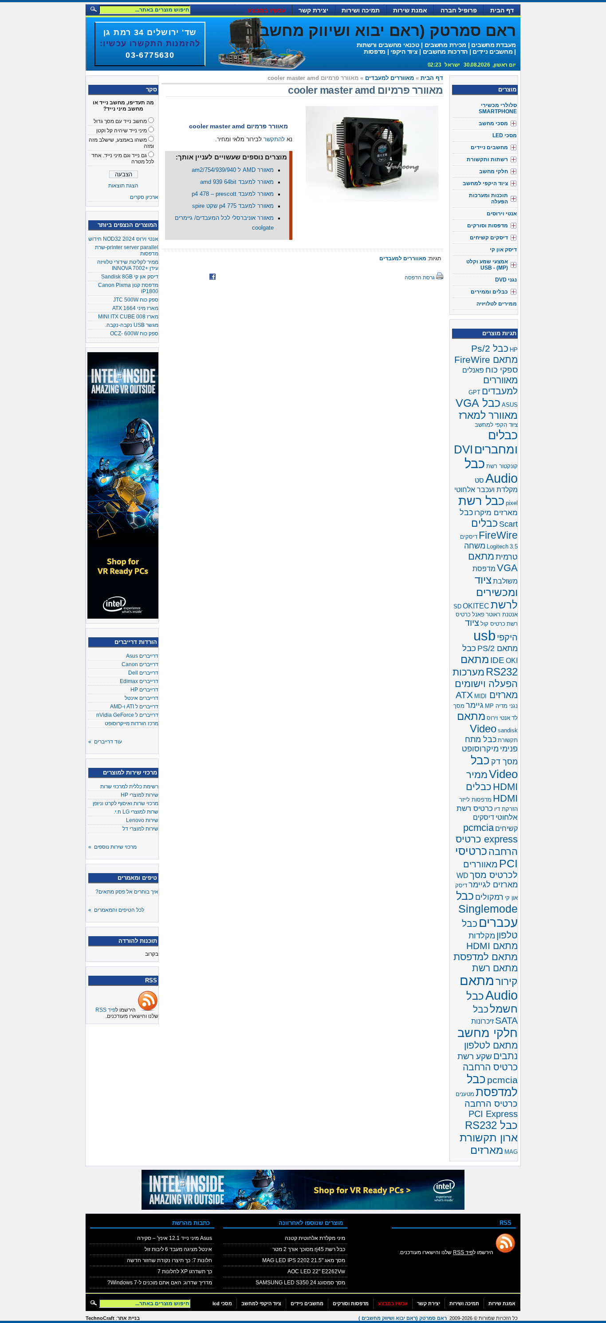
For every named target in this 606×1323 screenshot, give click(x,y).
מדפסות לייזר (475, 799)
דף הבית (502, 10)
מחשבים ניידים (489, 147)
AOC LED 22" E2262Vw (316, 1271)
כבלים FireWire (494, 529)
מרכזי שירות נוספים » (112, 847)
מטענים (465, 1094)
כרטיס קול (492, 623)
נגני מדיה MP (501, 706)
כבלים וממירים (489, 292)
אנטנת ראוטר (502, 614)
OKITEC (476, 606)
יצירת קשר (313, 10)
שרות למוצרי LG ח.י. (136, 812)
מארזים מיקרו (496, 513)
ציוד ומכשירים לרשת (496, 592)
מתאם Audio (489, 987)
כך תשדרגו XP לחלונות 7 (184, 1271)
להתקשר (274, 139)
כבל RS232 (491, 1125)
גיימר (475, 705)
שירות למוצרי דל (140, 829)
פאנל (478, 614)
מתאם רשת (495, 968)
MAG (511, 1151)
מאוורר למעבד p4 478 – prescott (233, 194)
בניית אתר (128, 1318)
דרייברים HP (144, 690)
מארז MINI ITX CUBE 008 (128, 317)
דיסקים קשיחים (489, 237)
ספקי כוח (501, 369)
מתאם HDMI (492, 946)
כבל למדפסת (492, 1085)
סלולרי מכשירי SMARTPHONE (498, 108)
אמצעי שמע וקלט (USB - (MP (487, 264)
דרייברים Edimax (139, 681)
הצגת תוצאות (123, 186)
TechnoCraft (100, 1318)
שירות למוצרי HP (139, 795)
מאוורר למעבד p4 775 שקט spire (233, 206)
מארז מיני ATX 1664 (135, 308)
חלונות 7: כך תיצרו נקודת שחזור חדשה (169, 1260)
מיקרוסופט (480, 748)
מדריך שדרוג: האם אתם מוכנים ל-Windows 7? (159, 1282)
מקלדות (481, 935)
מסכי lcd (222, 1303)
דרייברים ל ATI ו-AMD (134, 706)
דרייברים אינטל (141, 698)
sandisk (508, 730)
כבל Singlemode (487, 902)
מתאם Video (476, 722)
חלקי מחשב (493, 171)
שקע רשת (474, 1056)
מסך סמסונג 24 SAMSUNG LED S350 (300, 1282)
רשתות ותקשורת (487, 159)
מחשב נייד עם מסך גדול (120, 121)
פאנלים (473, 370)
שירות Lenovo (142, 820)
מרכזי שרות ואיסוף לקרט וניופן (125, 803)
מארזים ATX (487, 695)
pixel (512, 503)
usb (484, 635)
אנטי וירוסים (502, 214)
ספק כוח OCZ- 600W (134, 333)
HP (514, 349)
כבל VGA (478, 403)
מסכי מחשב (493, 123)
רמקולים (489, 897)
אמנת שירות (410, 10)
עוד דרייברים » (105, 742)
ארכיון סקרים (144, 197)
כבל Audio (491, 471)
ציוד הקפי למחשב (496, 424)
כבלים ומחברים (496, 442)
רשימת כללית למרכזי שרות (129, 786)
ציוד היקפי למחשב (485, 183)
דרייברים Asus (142, 656)
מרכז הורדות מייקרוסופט (131, 723)
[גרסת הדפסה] (439, 277)
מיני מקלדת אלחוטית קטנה (315, 1238)
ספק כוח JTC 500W (135, 300)
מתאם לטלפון (491, 1045)
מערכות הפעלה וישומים (485, 678)
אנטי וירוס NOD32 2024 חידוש (123, 239)
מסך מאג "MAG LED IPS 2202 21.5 (303, 1260)
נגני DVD (506, 280)
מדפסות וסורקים (487, 225)
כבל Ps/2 (489, 348)
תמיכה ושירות (361, 10)
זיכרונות (482, 1021)
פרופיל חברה (459, 10)
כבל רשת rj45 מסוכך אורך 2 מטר (308, 1249)
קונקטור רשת (502, 466)
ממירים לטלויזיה (496, 304)
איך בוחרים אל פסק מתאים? (126, 892)
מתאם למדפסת (485, 956)
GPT (474, 392)
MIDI (480, 696)
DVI (463, 449)
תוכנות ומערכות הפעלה (488, 198)
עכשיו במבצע (267, 10)
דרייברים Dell (143, 673)
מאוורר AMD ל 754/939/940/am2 (233, 170)
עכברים (498, 922)
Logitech (497, 546)
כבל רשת (481, 501)
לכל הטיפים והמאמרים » (116, 910)
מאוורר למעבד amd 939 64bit (237, 182)
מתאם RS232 (489, 665)
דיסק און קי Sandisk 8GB (129, 277)
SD (457, 606)
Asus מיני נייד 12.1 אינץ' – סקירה (174, 1238)
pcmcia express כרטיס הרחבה (487, 839)
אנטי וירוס (498, 718)
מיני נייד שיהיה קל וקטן (121, 130)
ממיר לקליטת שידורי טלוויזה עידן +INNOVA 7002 (127, 265)
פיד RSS (105, 1010)
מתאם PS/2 (497, 648)
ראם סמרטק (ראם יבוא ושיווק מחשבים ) (375, 30)
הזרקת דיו (506, 809)
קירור (507, 981)
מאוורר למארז (488, 415)
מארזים (486, 1150)
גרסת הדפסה (420, 277)
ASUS (510, 404)
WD (462, 875)
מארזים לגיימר (493, 884)
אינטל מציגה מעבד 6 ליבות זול (178, 1249)
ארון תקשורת (489, 1138)
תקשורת (508, 740)
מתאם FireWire (486, 359)
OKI (512, 660)
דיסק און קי (503, 249)
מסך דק (504, 761)
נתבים (505, 1056)
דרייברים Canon (140, 664)
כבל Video (494, 767)
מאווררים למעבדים (389, 78)
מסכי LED (504, 135)
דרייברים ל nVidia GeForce (127, 715)
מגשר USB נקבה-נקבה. (131, 325)
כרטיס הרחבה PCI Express (491, 1109)
